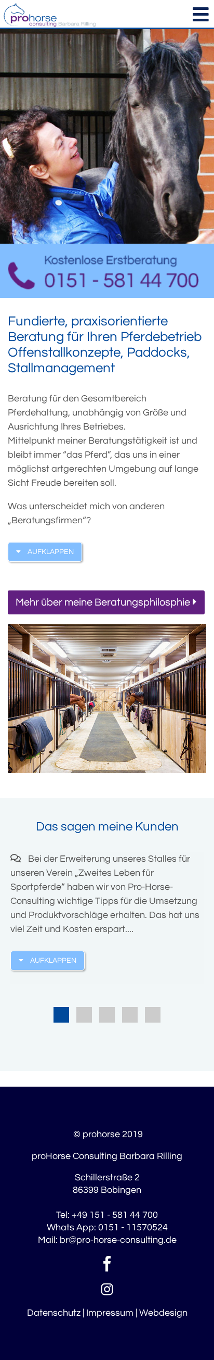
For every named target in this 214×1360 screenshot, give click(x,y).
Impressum (109, 1313)
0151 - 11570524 (133, 1227)
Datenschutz (54, 1313)
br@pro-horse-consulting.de (118, 1240)
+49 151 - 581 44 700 (115, 1215)
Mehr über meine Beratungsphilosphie (103, 602)
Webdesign (163, 1313)
